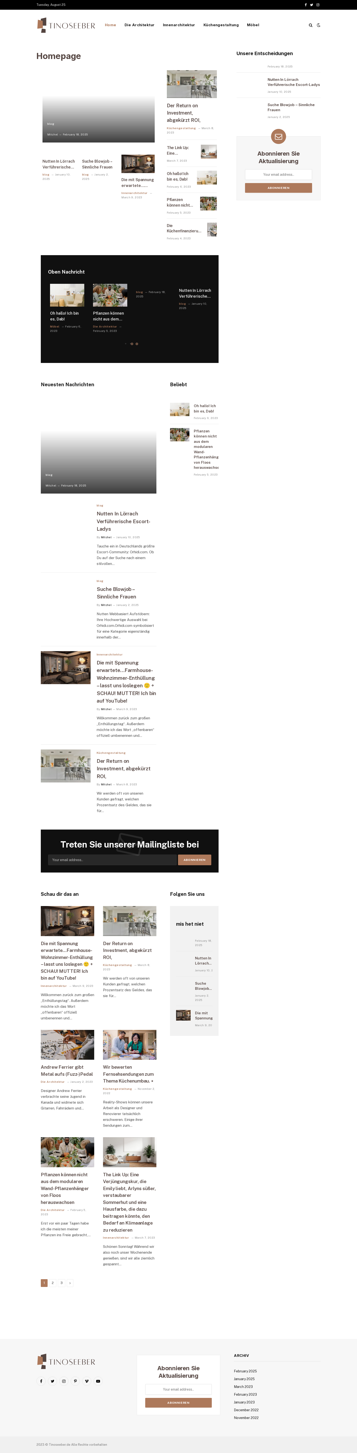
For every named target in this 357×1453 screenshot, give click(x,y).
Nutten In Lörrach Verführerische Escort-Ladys (58, 164)
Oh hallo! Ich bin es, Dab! (177, 176)
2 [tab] (137, 344)
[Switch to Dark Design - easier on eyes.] (318, 25)
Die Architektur (140, 25)
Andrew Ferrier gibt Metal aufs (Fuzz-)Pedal (67, 1070)
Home (110, 25)
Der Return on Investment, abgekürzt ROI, (184, 113)
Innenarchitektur (179, 25)
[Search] (311, 25)
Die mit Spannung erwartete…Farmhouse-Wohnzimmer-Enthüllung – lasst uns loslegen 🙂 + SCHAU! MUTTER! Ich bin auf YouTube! (137, 183)
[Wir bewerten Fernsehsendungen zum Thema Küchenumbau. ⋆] (129, 1045)
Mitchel (52, 134)
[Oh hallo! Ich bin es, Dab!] (207, 178)
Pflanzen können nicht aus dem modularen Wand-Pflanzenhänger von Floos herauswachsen (181, 202)
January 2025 (244, 1379)
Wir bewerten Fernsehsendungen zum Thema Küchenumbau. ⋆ (128, 1073)
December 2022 (246, 1410)
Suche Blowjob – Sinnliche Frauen (97, 164)
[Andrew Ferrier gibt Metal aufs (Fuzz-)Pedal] (67, 1045)
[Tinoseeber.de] (66, 25)
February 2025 (245, 1371)
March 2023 (243, 1387)
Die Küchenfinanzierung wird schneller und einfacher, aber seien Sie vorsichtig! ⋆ (185, 228)
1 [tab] (132, 344)
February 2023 (245, 1394)
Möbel (253, 25)
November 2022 (246, 1418)
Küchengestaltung (221, 25)
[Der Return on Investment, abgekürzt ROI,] (192, 84)
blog (50, 124)
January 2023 (244, 1402)
